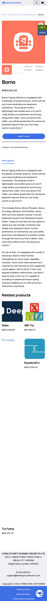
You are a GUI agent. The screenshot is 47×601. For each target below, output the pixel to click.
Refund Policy (23, 594)
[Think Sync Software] (12, 3)
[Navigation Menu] (36, 3)
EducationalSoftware (26, 15)
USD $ (41, 27)
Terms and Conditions (24, 599)
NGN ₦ (41, 32)
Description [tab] (8, 160)
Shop (12, 15)
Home (4, 15)
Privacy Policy (23, 589)
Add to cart (23, 136)
